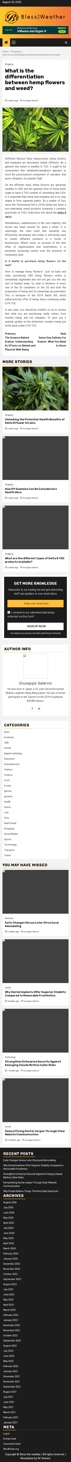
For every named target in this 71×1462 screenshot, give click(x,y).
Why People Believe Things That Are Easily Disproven (30, 1191)
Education (9, 758)
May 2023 (8, 1299)
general (8, 796)
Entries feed (9, 1438)
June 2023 (8, 1294)
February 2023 (10, 1315)
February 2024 (10, 1253)
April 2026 (8, 1223)
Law (6, 812)
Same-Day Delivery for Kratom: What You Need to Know (51, 339)
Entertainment (11, 764)
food (6, 780)
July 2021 (8, 1397)
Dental (7, 748)
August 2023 (10, 1284)
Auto (6, 732)
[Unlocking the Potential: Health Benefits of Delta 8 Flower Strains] (35, 388)
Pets (6, 817)
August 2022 (10, 1345)
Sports (7, 839)
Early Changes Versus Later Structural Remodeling (29, 1160)
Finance (8, 774)
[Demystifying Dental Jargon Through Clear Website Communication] (35, 1100)
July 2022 (8, 1351)
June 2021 (8, 1402)
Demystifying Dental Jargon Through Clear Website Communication (35, 1133)
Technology (10, 844)
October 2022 (10, 1335)
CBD (6, 742)
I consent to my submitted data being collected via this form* (30, 614)
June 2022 (8, 1356)
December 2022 (11, 1325)
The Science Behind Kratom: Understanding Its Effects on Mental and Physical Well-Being (20, 341)
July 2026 (8, 1207)
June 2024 (8, 1233)
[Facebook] (32, 708)
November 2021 (11, 1381)
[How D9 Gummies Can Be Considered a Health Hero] (35, 458)
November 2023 (11, 1269)
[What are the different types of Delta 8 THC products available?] (35, 527)
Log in (6, 1433)
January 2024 (10, 1258)
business (9, 737)
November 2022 (11, 1330)
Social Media (11, 833)
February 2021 (10, 1417)
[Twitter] (38, 708)
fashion (8, 769)
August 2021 (10, 1391)
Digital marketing (13, 753)
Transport (9, 850)
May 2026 (8, 1217)
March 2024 (9, 1248)
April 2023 (8, 1304)
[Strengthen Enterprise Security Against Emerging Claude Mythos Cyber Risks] (35, 1031)
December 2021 (11, 1376)
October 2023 (10, 1274)
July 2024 (8, 1228)
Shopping (9, 64)
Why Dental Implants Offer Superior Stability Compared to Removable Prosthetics (35, 993)
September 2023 (12, 1279)
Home (7, 807)
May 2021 (8, 1407)
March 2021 (9, 1412)
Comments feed (11, 1444)
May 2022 (8, 1361)
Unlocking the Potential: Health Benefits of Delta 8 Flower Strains (35, 421)
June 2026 (8, 1212)
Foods (7, 785)
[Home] (6, 42)
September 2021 (12, 1386)
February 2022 (10, 1366)
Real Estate (10, 823)
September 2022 (12, 1340)
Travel (7, 855)
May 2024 (8, 1238)
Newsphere (27, 1458)
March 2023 (9, 1310)
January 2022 (10, 1371)
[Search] (66, 42)
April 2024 (8, 1243)
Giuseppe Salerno (30, 100)
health (7, 801)
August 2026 (10, 1202)
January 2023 (10, 1320)
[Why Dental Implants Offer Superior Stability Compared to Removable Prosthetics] (35, 961)
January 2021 (10, 1422)
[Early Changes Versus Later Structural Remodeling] (35, 892)
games (8, 790)
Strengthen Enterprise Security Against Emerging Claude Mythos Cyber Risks (33, 1063)
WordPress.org (11, 1449)
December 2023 (11, 1263)
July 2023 (8, 1289)
